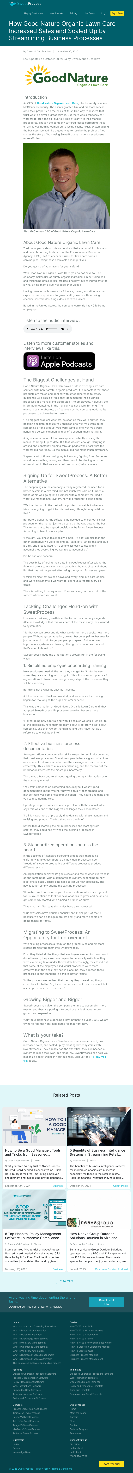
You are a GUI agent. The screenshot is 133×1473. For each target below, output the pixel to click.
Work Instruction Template (84, 1377)
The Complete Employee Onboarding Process (37, 1363)
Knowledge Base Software (27, 1390)
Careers (74, 1417)
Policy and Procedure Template (86, 1386)
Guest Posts (120, 1185)
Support (17, 1448)
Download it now (106, 1302)
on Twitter (75, 1444)
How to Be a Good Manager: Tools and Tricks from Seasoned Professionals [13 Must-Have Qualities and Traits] (33, 1156)
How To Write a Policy (81, 1338)
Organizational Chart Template (86, 1394)
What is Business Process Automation (32, 1359)
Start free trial (111, 1464)
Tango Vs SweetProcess (25, 1425)
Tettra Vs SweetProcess (25, 1433)
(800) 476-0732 (78, 1456)
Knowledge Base (21, 1452)
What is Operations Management (30, 1346)
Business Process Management (86, 1359)
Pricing (73, 13)
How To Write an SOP (81, 1326)
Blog (72, 1421)
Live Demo (89, 13)
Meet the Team (78, 1413)
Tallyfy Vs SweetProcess (26, 1421)
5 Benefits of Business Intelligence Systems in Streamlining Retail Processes (97, 1154)
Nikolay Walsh (79, 1160)
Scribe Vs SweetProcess (25, 1417)
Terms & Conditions (62, 1468)
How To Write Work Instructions (86, 1330)
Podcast (123, 1269)
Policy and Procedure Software (29, 1398)
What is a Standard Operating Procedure (34, 1326)
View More (66, 1280)
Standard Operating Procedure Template (91, 1373)
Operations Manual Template (85, 1381)
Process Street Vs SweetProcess (30, 1408)
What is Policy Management (27, 1334)
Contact (74, 1425)
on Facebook (77, 1448)
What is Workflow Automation (28, 1350)
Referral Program (79, 1429)
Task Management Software (28, 1394)
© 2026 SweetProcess (21, 1468)
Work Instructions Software (27, 1386)
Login (104, 13)
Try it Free (117, 13)
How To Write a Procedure (84, 1334)
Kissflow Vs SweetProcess (26, 1429)
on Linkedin (76, 1452)
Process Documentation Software (30, 1377)
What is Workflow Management (29, 1342)
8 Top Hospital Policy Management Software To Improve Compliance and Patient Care (33, 1238)
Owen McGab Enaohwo (39, 51)
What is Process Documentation (29, 1330)
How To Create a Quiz (81, 1350)
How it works (56, 13)
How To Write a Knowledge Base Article (91, 1342)
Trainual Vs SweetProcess (26, 1413)
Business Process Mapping (84, 1354)
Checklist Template (80, 1390)
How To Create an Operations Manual (89, 1346)
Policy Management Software (28, 1381)
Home (73, 1408)
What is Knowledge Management (30, 1338)
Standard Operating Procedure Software (34, 1373)
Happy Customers (33, 13)
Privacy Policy (42, 1468)
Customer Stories (105, 1269)
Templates (75, 1433)
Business (58, 1185)
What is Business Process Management (33, 1354)
